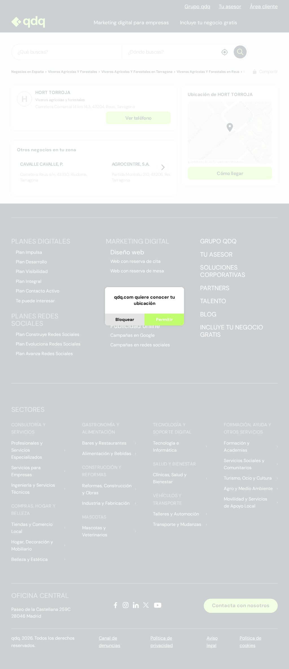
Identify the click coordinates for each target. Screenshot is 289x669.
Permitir (164, 319)
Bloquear (124, 319)
